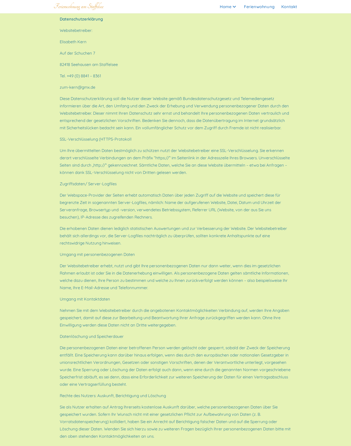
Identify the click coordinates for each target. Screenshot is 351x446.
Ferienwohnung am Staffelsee (78, 6)
